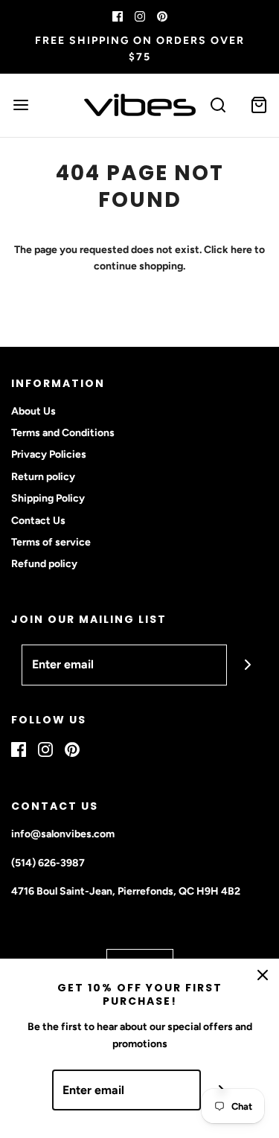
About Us (33, 411)
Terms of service (51, 542)
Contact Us (38, 520)
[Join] (247, 665)
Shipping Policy (48, 498)
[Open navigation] (20, 105)
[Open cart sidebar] (258, 105)
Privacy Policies (48, 454)
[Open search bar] (217, 105)
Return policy (43, 476)
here (241, 249)
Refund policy (44, 563)
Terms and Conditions (63, 432)
